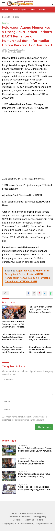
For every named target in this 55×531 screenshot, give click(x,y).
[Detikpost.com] (20, 3)
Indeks (40, 520)
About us (30, 520)
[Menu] (4, 3)
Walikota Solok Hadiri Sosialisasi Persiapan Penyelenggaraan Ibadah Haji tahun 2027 (35, 488)
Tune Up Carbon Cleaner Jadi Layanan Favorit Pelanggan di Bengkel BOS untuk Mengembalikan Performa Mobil (40, 309)
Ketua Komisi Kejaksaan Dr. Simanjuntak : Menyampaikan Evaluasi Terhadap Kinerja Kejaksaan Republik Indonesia (40, 350)
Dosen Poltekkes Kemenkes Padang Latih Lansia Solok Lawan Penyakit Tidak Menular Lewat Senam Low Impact (35, 449)
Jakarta (5, 23)
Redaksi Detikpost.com (16, 50)
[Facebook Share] (28, 293)
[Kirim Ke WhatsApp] (51, 293)
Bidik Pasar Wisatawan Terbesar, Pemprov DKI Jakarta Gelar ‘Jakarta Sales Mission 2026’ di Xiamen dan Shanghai (13, 324)
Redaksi (15, 513)
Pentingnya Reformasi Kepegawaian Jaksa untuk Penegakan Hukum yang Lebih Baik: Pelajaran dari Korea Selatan (14, 350)
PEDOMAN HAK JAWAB (32, 513)
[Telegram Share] (45, 293)
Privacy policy (39, 516)
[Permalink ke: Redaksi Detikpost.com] (4, 50)
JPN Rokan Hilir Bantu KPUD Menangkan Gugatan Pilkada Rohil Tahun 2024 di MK (39, 337)
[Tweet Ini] (34, 293)
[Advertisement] (27, 145)
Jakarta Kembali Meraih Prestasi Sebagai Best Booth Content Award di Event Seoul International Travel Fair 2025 (13, 337)
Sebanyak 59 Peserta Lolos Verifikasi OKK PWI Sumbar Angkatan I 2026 (31, 462)
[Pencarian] (51, 3)
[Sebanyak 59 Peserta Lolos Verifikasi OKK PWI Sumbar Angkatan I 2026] (9, 463)
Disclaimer (17, 520)
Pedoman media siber (19, 516)
